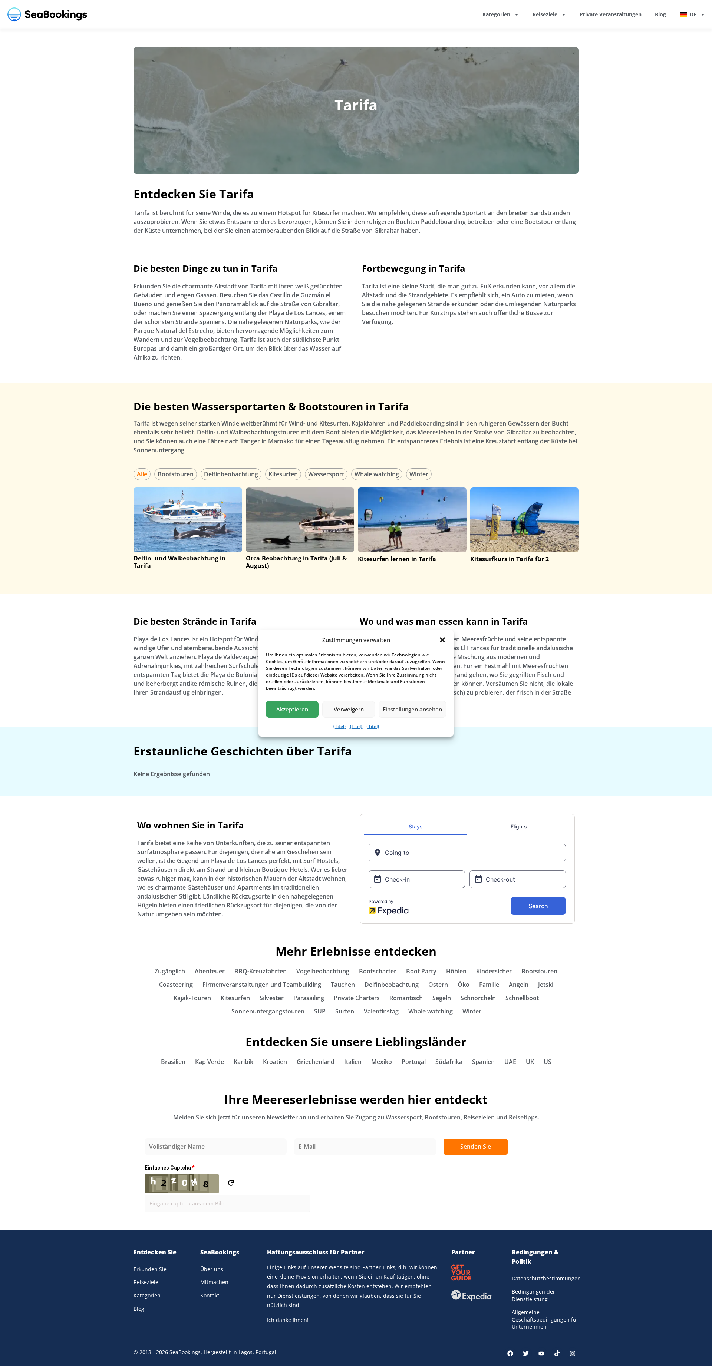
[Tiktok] (557, 1353)
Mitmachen (214, 1282)
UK (530, 1062)
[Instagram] (572, 1353)
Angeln (518, 984)
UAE (510, 1062)
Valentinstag (381, 1011)
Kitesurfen (283, 474)
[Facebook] (510, 1353)
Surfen (344, 1011)
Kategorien (496, 14)
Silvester (272, 998)
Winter (418, 474)
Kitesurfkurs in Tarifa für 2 (509, 559)
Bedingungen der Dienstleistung (533, 1295)
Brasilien (173, 1062)
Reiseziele (545, 14)
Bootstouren (176, 474)
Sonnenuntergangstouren (267, 1011)
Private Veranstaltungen (611, 14)
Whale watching (377, 474)
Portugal (414, 1062)
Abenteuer (210, 971)
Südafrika (448, 1062)
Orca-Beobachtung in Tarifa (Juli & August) (296, 562)
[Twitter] (526, 1353)
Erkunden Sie (150, 1269)
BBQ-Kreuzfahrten (260, 971)
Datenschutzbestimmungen (545, 1278)
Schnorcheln (478, 998)
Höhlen (456, 971)
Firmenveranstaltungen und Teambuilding (261, 984)
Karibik (243, 1062)
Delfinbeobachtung (231, 474)
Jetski (545, 984)
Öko (463, 984)
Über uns (211, 1269)
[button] (442, 640)
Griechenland (315, 1062)
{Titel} (339, 726)
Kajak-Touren (192, 998)
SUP (320, 1011)
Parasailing (308, 998)
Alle (142, 474)
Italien (353, 1062)
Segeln (441, 998)
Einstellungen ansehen (412, 709)
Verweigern (349, 709)
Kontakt (209, 1295)
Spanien (483, 1062)
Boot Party (421, 971)
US (547, 1062)
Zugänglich (170, 971)
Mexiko (381, 1062)
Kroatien (275, 1062)
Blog (660, 14)
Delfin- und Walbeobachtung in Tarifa (180, 562)
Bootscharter (377, 971)
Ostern (438, 984)
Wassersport (326, 474)
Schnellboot (522, 998)
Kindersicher (494, 971)
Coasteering (176, 984)
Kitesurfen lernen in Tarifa (397, 559)
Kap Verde (209, 1062)
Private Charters (357, 998)
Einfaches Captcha (169, 1168)
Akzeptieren (292, 709)
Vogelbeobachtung (322, 971)
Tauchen (343, 984)
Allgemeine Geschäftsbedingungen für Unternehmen (545, 1319)
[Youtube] (541, 1353)
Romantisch (406, 998)
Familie (489, 984)
